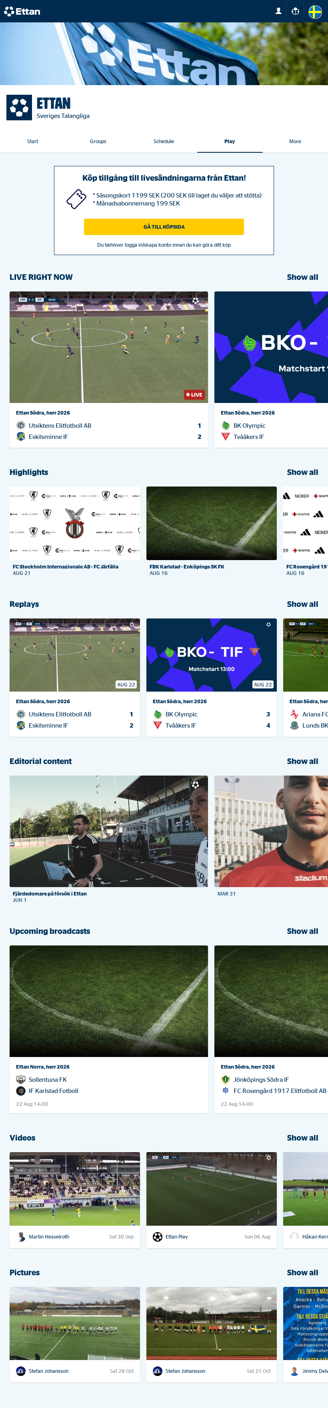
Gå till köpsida (164, 226)
